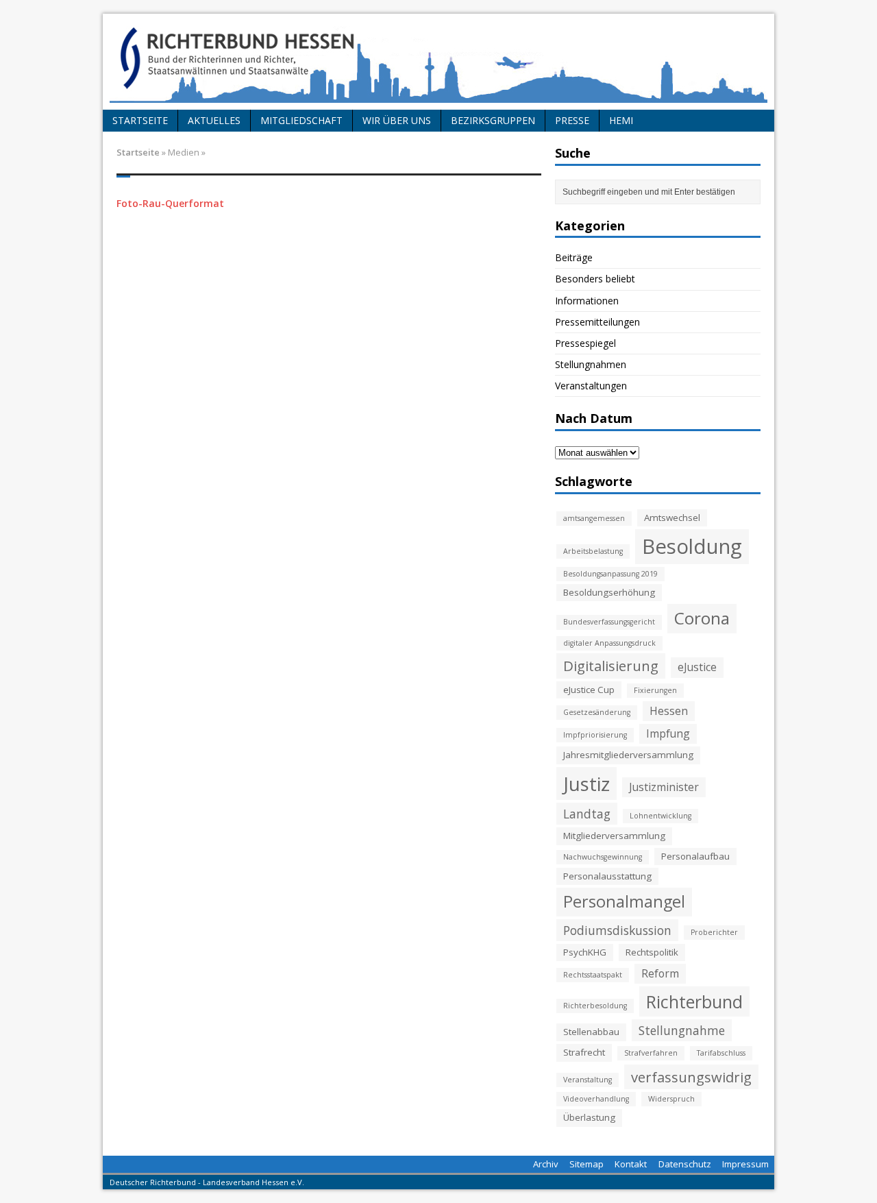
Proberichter (714, 932)
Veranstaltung (587, 1079)
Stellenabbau (591, 1031)
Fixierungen (655, 690)
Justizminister (664, 786)
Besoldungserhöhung (609, 592)
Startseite (140, 120)
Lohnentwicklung (660, 816)
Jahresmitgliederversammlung (628, 755)
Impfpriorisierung (595, 735)
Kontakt (631, 1164)
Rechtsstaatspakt (592, 975)
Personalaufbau (695, 856)
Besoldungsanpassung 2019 (610, 574)
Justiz (586, 783)
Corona (702, 618)
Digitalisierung (610, 665)
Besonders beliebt (595, 278)
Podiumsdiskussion (617, 930)
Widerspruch (671, 1099)
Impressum (745, 1164)
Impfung (668, 733)
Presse (572, 120)
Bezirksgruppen (493, 120)
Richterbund (694, 1001)
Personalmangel (624, 901)
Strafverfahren (651, 1053)
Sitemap (586, 1164)
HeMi (621, 120)
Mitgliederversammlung (614, 835)
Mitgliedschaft (301, 120)
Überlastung (589, 1117)
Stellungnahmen (590, 364)
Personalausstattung (607, 876)
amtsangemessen (594, 518)
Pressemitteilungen (597, 321)
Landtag (586, 813)
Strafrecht (584, 1052)
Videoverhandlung (596, 1099)
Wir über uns (396, 120)
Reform (660, 973)
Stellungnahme (682, 1030)
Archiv (545, 1164)
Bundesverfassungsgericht (609, 622)
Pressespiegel (585, 343)
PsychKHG (584, 952)
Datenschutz (684, 1164)
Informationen (587, 300)
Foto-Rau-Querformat (170, 203)
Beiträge (574, 257)
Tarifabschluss (721, 1053)
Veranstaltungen (591, 385)
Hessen (669, 710)
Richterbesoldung (595, 1005)
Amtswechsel (672, 517)
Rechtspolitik (652, 952)
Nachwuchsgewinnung (602, 857)
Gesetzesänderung (596, 712)
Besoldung (692, 546)
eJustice (697, 667)
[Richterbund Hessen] (438, 62)
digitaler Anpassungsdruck (609, 643)
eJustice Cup (589, 689)
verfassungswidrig (691, 1076)
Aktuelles (214, 120)
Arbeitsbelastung (593, 551)
